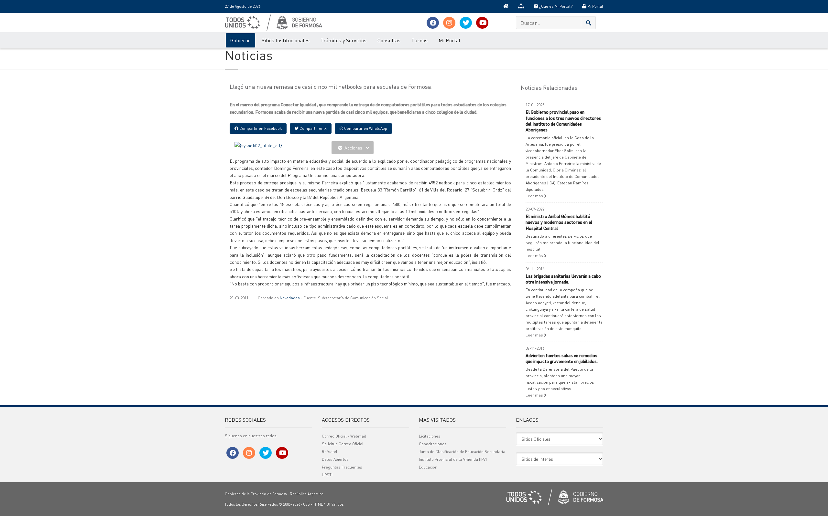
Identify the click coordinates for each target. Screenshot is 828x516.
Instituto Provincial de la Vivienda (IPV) (453, 459)
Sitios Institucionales (286, 40)
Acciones (353, 147)
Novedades (290, 297)
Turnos (419, 40)
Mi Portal (594, 6)
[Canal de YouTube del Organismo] (482, 23)
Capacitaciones (433, 443)
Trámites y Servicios (343, 40)
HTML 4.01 (322, 504)
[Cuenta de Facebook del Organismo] (433, 23)
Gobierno (240, 40)
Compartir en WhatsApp (365, 128)
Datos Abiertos (335, 459)
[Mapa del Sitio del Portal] (521, 6)
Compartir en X (313, 128)
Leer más (535, 195)
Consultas (388, 40)
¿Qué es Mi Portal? (555, 6)
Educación (428, 467)
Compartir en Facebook (260, 128)
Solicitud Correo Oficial (343, 443)
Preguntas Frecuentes (342, 467)
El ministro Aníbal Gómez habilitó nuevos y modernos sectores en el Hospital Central (559, 222)
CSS (306, 504)
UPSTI (327, 474)
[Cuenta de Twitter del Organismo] (466, 23)
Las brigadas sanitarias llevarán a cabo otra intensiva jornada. (563, 278)
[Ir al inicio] (505, 6)
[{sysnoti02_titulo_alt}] (258, 145)
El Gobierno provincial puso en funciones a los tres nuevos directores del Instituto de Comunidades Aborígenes (563, 120)
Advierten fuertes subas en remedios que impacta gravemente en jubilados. (562, 358)
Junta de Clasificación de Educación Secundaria (462, 451)
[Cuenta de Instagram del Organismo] (449, 23)
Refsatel (329, 451)
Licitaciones (430, 436)
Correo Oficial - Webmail (344, 436)
